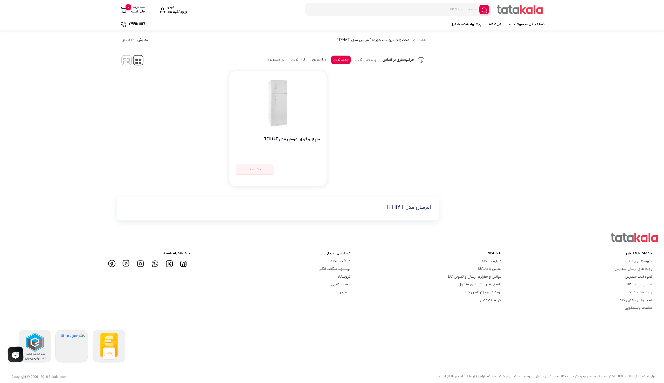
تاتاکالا (422, 40)
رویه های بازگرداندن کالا (483, 292)
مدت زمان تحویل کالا (636, 300)
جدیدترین (341, 59)
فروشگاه (495, 24)
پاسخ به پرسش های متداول (479, 284)
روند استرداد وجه (639, 292)
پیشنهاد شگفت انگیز (466, 24)
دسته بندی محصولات (529, 24)
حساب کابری (340, 284)
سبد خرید (343, 292)
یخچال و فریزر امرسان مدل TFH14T (292, 139)
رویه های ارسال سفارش (633, 268)
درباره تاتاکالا (491, 261)
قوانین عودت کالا (639, 284)
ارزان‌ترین (319, 59)
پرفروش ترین (365, 59)
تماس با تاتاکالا (489, 268)
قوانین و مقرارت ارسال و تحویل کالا (474, 276)
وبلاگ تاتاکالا (340, 261)
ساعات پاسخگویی (638, 307)
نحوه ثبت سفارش (638, 276)
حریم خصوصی (490, 300)
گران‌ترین (298, 59)
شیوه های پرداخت (638, 261)
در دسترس (276, 59)
